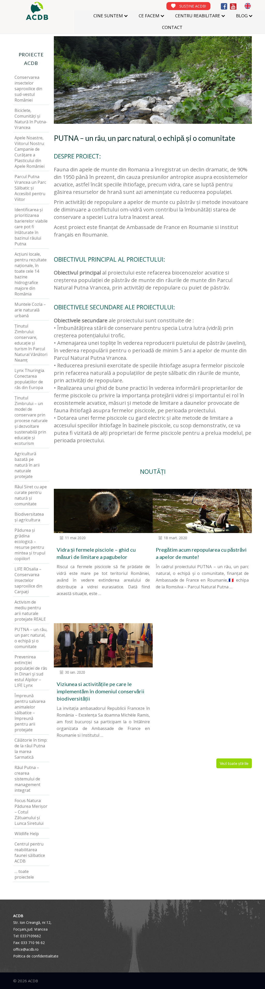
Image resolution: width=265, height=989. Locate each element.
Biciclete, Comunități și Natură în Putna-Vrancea (30, 119)
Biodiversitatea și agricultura (29, 517)
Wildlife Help (26, 833)
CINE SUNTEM (108, 16)
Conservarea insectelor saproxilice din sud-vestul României (28, 88)
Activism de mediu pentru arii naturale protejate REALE (30, 610)
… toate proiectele (24, 874)
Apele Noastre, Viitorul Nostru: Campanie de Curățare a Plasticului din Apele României (29, 152)
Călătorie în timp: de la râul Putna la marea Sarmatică (30, 748)
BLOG (242, 16)
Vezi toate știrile (234, 763)
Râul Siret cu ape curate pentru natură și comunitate (30, 495)
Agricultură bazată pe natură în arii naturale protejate (27, 465)
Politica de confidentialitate (35, 956)
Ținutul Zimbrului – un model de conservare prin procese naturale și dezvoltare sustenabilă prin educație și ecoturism (31, 420)
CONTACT (172, 27)
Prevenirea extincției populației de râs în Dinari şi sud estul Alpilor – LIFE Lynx (30, 671)
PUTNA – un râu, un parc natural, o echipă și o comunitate (30, 638)
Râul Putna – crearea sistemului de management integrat (27, 779)
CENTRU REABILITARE (197, 16)
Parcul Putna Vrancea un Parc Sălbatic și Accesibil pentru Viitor (30, 188)
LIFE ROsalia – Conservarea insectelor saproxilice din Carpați (28, 580)
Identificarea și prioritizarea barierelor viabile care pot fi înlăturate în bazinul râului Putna (31, 227)
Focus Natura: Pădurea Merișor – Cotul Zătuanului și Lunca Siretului (30, 812)
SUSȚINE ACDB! (192, 6)
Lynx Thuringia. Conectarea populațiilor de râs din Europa (29, 379)
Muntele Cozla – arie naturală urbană (30, 309)
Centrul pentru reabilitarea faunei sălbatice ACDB (29, 852)
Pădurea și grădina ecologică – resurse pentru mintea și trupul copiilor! (29, 544)
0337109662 (30, 935)
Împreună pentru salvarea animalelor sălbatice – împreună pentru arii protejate (29, 713)
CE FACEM (149, 16)
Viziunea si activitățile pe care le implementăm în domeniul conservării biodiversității (100, 691)
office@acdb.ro (26, 949)
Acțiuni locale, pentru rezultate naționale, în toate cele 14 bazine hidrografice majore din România (30, 274)
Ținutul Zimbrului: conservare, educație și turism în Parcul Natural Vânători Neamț (30, 343)
